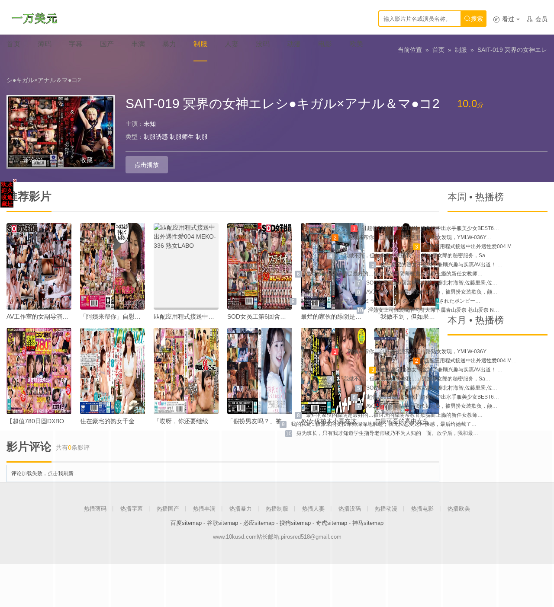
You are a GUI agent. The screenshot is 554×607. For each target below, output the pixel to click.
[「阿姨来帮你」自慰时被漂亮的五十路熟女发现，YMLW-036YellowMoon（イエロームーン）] (112, 266)
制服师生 (182, 136)
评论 (33, 160)
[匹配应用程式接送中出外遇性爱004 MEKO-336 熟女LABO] (186, 266)
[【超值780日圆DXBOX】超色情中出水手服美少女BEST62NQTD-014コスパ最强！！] (38, 371)
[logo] (34, 17)
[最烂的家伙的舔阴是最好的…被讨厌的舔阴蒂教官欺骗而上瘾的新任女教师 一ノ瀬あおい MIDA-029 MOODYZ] (333, 266)
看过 (503, 19)
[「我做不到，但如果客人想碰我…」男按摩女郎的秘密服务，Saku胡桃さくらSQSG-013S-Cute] (406, 266)
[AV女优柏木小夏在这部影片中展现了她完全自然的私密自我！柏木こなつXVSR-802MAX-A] (333, 371)
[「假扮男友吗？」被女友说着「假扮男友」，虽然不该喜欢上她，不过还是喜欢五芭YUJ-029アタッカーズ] (259, 371)
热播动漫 (386, 508)
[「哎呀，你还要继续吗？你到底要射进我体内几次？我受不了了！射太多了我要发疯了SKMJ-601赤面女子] (186, 371)
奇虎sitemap (331, 523)
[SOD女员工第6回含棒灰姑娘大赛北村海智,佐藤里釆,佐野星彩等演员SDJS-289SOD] (259, 266)
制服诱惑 (156, 136)
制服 (461, 49)
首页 (438, 49)
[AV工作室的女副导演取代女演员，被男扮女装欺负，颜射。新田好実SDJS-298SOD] (38, 266)
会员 (537, 19)
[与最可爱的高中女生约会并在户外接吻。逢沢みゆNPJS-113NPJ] (406, 371)
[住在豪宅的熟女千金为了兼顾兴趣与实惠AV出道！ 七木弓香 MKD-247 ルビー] (112, 371)
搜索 (473, 18)
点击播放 (147, 164)
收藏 (87, 160)
